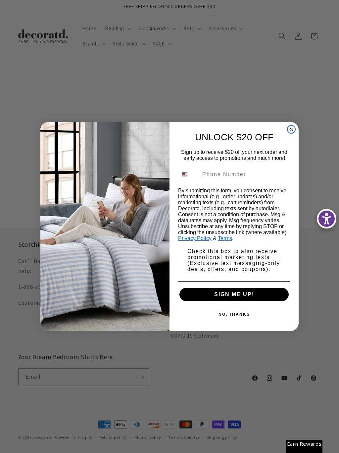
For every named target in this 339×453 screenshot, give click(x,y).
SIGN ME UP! (234, 294)
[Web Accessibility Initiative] (326, 218)
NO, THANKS (234, 314)
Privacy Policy (195, 238)
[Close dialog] (291, 129)
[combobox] (188, 174)
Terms (225, 238)
